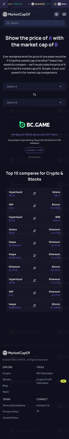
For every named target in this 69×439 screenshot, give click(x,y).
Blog (5, 385)
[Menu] (64, 14)
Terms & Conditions (14, 405)
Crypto (7, 373)
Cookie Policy (10, 417)
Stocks (7, 379)
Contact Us (43, 405)
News (6, 391)
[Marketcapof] (16, 14)
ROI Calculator (45, 373)
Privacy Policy (11, 411)
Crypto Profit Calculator (51, 381)
